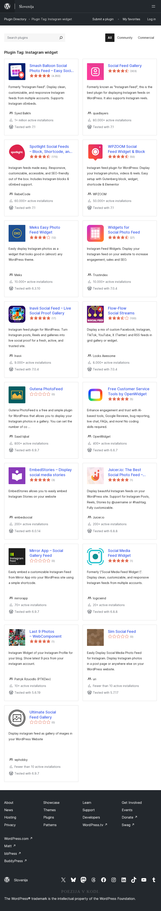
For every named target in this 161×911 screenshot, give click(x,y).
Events (127, 810)
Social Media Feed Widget (119, 553)
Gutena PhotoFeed (46, 389)
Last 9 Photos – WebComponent (46, 634)
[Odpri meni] (154, 6)
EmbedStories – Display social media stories (51, 472)
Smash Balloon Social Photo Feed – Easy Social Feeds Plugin (52, 68)
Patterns (50, 825)
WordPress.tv (95, 825)
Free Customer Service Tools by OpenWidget (128, 391)
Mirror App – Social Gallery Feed (46, 553)
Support (89, 810)
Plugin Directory (15, 19)
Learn (87, 802)
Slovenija (21, 880)
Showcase (51, 802)
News (8, 810)
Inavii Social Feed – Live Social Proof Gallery (50, 310)
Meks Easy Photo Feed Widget (45, 229)
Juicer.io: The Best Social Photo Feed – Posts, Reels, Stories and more (126, 472)
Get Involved (132, 802)
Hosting (10, 817)
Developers (91, 817)
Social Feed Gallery (125, 65)
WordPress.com (18, 838)
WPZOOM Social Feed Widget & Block (126, 149)
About (8, 802)
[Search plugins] (61, 37)
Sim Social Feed (122, 631)
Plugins (48, 817)
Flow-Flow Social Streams (121, 310)
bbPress (12, 853)
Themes (49, 810)
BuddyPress (15, 861)
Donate (130, 817)
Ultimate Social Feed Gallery (43, 714)
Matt (10, 846)
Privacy (10, 825)
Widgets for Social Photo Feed (124, 229)
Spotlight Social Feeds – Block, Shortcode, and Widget (51, 149)
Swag (128, 825)
